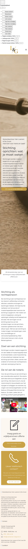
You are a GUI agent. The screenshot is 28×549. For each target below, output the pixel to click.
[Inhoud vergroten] (19, 36)
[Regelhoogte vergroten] (17, 41)
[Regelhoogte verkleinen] (15, 41)
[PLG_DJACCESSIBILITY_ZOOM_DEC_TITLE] (16, 36)
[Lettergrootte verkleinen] (15, 38)
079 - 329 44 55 (8, 534)
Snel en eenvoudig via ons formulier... (14, 445)
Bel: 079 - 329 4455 (14, 482)
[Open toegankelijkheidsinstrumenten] (2, 2)
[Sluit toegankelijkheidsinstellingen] (4, 8)
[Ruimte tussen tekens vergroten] (22, 43)
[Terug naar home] (14, 50)
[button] (26, 50)
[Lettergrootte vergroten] (18, 38)
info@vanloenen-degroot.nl (12, 537)
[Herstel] (1, 8)
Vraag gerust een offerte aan (15, 189)
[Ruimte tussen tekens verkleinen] (20, 43)
